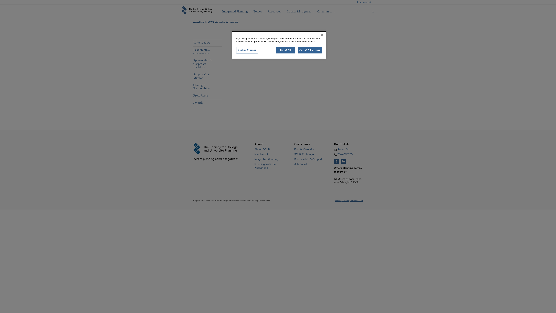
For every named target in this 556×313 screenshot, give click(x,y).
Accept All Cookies (309, 50)
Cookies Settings (247, 50)
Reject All (285, 50)
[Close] (322, 35)
